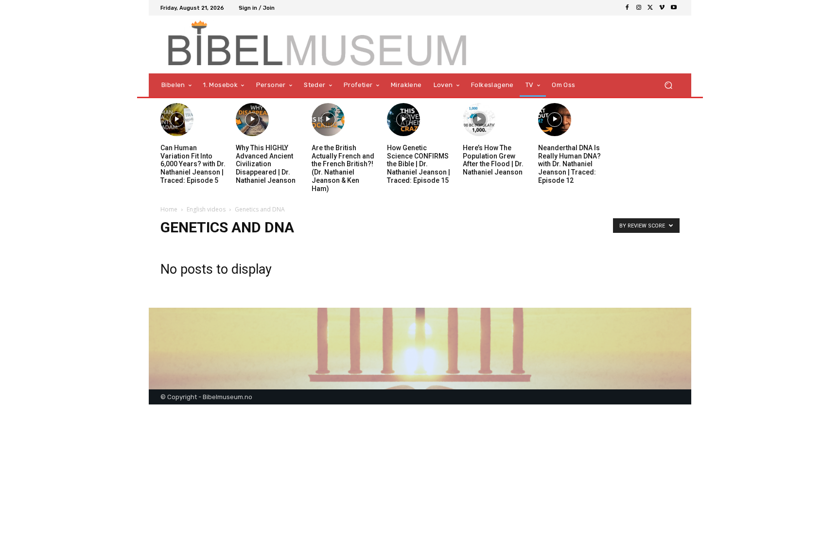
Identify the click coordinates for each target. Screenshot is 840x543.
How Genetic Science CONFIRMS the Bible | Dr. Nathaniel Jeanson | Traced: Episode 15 (418, 164)
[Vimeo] (662, 8)
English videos (206, 209)
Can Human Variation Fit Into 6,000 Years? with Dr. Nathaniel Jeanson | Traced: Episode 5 (193, 164)
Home (168, 209)
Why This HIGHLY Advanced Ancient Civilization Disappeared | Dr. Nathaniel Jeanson (266, 164)
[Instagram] (639, 8)
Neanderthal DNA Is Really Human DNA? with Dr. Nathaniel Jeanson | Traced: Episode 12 (569, 164)
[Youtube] (674, 8)
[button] (668, 85)
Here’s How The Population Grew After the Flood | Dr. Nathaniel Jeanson (493, 160)
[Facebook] (627, 8)
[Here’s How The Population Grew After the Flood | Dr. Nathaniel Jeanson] (479, 119)
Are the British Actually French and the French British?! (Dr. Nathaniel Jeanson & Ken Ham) (343, 168)
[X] (650, 8)
